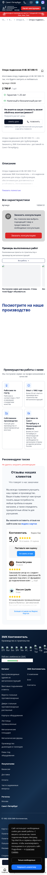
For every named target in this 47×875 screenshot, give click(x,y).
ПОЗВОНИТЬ (35, 122)
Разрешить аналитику (26, 867)
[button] (23, 44)
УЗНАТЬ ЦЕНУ (13, 122)
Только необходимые (26, 860)
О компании (32, 674)
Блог (29, 679)
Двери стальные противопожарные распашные (10, 706)
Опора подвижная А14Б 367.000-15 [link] (37, 19)
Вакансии (6, 769)
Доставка (6, 774)
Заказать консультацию (23, 235)
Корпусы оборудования (12, 715)
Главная (4, 19)
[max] (43, 2)
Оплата (5, 780)
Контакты (31, 685)
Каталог (11, 19)
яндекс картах (29, 523)
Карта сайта (7, 829)
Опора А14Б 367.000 (20, 19)
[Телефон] (24, 2)
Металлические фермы (12, 738)
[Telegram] (37, 2)
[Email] (31, 2)
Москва (5, 801)
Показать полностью (11, 190)
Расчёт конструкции (31, 8)
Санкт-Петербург (10, 806)
